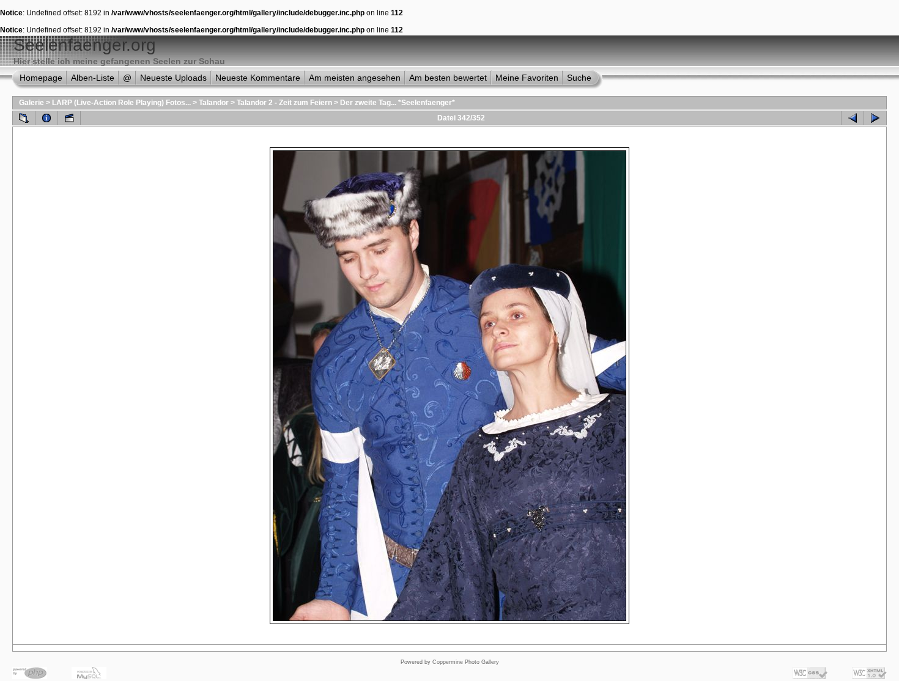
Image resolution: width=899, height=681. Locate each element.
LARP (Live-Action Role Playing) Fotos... (121, 102)
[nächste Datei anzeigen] (875, 118)
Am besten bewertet (448, 78)
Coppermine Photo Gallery (465, 662)
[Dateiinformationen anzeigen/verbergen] (46, 118)
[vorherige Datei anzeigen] (853, 118)
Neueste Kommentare (257, 78)
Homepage (41, 78)
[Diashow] (69, 118)
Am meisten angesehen (355, 78)
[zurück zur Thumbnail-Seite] (24, 118)
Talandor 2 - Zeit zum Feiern (284, 102)
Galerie (31, 102)
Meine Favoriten (526, 78)
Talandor (214, 102)
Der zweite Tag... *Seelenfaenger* (397, 102)
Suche (579, 78)
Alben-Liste (92, 78)
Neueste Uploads (173, 78)
